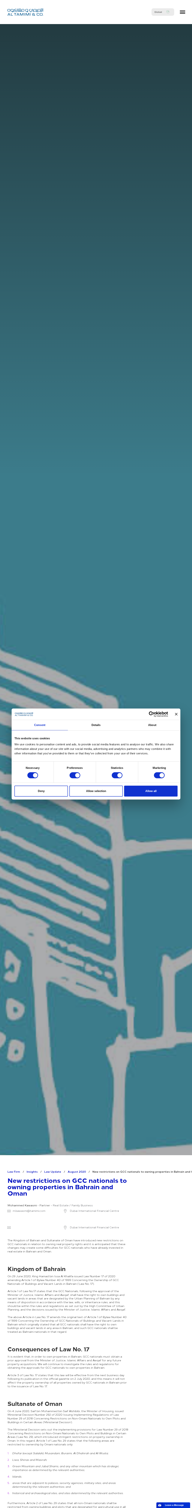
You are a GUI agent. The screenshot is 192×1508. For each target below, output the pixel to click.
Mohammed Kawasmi (22, 1205)
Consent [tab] (39, 725)
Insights (32, 1171)
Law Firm (14, 1171)
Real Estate (61, 1205)
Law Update (52, 1171)
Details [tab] (96, 725)
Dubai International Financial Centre (94, 1211)
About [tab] (152, 725)
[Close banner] (176, 714)
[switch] (75, 775)
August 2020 (77, 1171)
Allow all (151, 791)
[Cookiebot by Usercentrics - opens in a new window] (151, 714)
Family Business (82, 1205)
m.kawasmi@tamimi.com (29, 1211)
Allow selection (96, 791)
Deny (41, 791)
